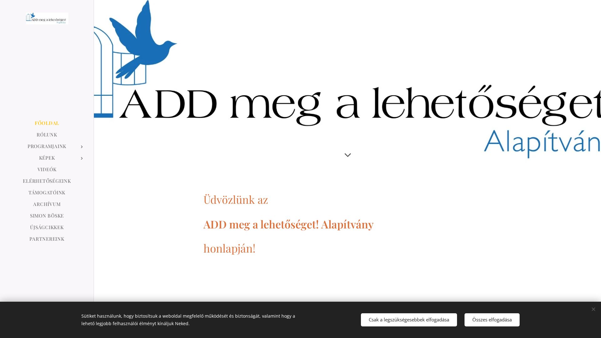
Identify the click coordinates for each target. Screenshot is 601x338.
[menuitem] (47, 123)
